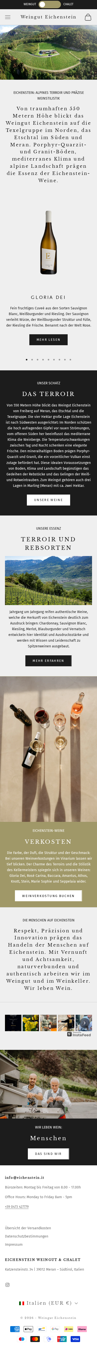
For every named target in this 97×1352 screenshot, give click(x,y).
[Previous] (12, 1023)
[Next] (85, 1023)
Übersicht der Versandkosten (28, 1228)
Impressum (14, 1244)
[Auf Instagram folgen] (7, 1284)
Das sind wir (48, 1154)
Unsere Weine (48, 500)
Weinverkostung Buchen (48, 896)
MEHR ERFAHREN (48, 661)
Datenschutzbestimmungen (26, 1236)
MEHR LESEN (48, 339)
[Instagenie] (79, 1034)
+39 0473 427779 (17, 1207)
